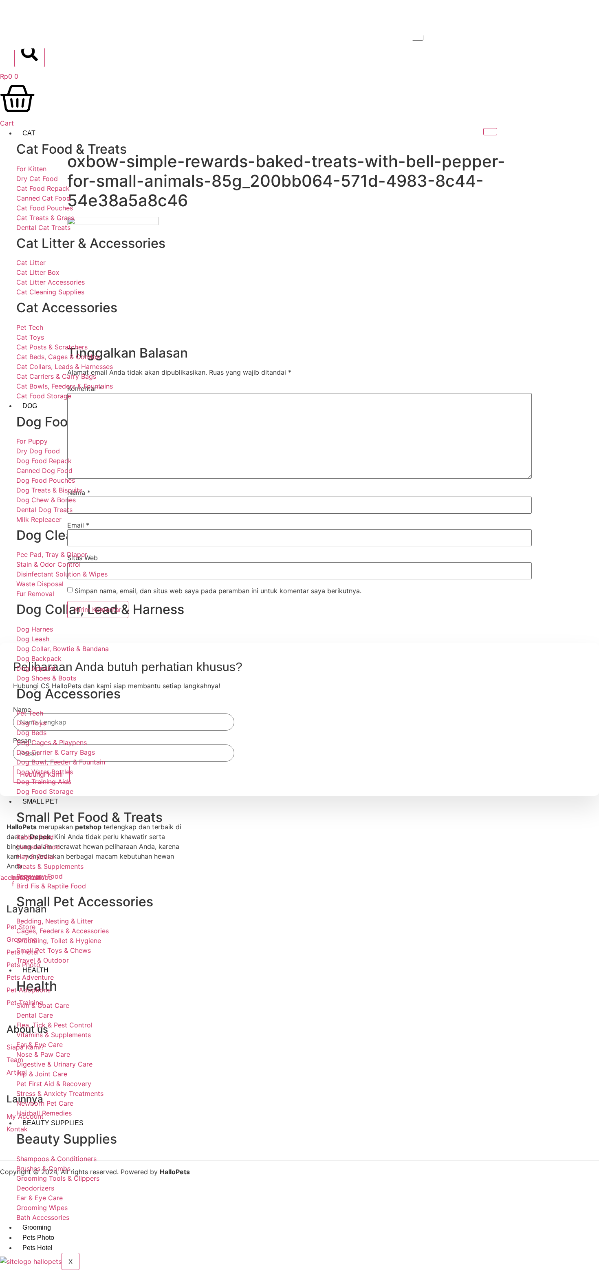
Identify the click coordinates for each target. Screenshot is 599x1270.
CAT (28, 133)
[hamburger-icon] (490, 131)
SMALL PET (40, 801)
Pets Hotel (37, 1247)
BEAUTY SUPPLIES (53, 1123)
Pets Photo (38, 1237)
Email (78, 525)
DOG (29, 405)
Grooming (36, 1227)
